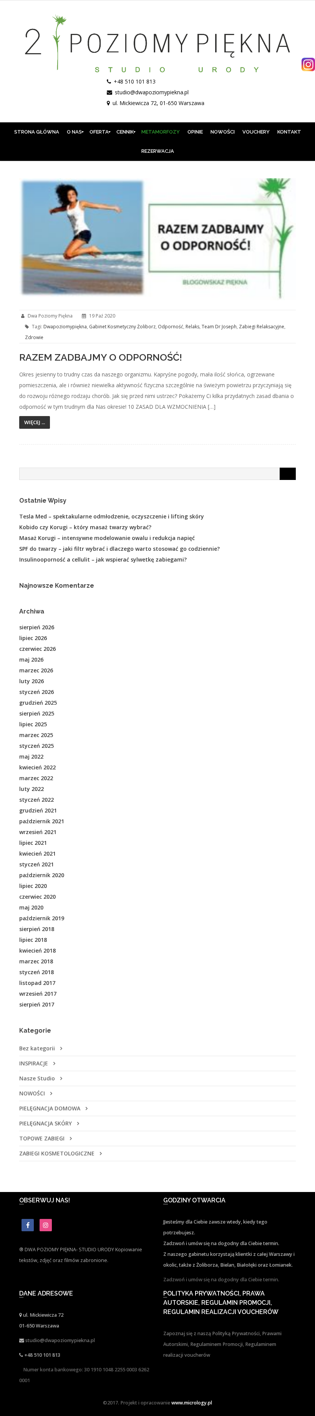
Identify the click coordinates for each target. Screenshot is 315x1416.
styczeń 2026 (36, 691)
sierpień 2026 (36, 627)
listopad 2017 (37, 982)
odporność (170, 326)
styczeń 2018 (36, 972)
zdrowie (34, 337)
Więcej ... (34, 422)
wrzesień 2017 (37, 993)
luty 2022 (31, 788)
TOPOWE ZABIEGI (42, 1138)
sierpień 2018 (36, 929)
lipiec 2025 (33, 724)
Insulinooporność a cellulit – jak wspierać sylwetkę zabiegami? (103, 559)
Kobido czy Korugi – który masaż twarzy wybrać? (85, 527)
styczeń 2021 (36, 864)
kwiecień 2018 (37, 950)
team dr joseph (219, 326)
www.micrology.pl (191, 1402)
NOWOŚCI (32, 1093)
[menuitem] (36, 132)
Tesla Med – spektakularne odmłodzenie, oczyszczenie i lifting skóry (111, 516)
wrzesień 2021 (37, 832)
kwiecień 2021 (37, 853)
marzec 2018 (36, 961)
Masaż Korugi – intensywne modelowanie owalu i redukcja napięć (107, 538)
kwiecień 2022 (37, 767)
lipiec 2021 (33, 842)
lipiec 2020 (33, 885)
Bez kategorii (37, 1048)
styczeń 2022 (36, 799)
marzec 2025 (36, 735)
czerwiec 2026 (37, 648)
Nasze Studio (37, 1078)
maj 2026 (31, 659)
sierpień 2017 (36, 1004)
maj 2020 (31, 907)
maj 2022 (31, 756)
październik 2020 (41, 875)
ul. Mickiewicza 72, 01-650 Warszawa (158, 103)
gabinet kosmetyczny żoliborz (122, 326)
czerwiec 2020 (37, 896)
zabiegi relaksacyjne (261, 326)
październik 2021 (41, 821)
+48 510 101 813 (135, 81)
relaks (192, 326)
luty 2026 (31, 681)
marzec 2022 (36, 778)
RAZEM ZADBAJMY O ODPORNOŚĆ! (100, 357)
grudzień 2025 (38, 702)
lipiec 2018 (33, 939)
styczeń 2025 (36, 745)
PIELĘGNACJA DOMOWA (49, 1108)
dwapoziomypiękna (65, 326)
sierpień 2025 (36, 713)
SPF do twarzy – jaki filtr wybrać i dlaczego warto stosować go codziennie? (119, 548)
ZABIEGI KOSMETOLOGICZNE (56, 1153)
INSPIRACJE (33, 1063)
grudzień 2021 (38, 810)
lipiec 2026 (33, 638)
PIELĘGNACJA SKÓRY (45, 1123)
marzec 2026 (36, 670)
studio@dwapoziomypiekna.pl (152, 92)
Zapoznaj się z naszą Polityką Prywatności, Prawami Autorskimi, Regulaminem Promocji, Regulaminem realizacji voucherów (222, 1344)
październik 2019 (41, 918)
